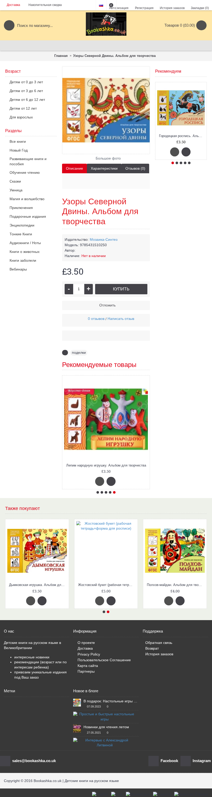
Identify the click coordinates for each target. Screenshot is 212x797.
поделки (79, 352)
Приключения (21, 208)
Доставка (85, 648)
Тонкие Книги (21, 234)
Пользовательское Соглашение (104, 660)
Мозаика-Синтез (103, 239)
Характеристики (104, 168)
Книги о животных (25, 252)
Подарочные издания (28, 216)
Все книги (18, 141)
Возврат (152, 648)
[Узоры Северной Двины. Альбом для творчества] (106, 110)
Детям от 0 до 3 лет (26, 82)
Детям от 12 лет (23, 108)
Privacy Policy (89, 654)
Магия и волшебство (27, 199)
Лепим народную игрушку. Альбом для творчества (106, 465)
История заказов (159, 654)
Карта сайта (88, 666)
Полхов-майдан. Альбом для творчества (176, 585)
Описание (74, 168)
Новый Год (19, 150)
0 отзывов (96, 319)
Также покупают (22, 508)
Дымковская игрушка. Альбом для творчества (38, 585)
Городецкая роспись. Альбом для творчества (182, 136)
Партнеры (86, 671)
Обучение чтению (25, 172)
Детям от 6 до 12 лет (27, 99)
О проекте (86, 643)
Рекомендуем (168, 71)
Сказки (15, 181)
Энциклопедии (22, 225)
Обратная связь (158, 643)
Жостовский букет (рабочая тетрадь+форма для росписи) (107, 585)
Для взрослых (21, 117)
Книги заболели (23, 260)
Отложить (107, 305)
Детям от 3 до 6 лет (26, 91)
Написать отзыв (121, 319)
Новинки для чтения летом (106, 727)
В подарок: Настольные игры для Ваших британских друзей (111, 701)
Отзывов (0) (135, 168)
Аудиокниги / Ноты (25, 243)
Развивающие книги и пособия (28, 161)
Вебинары (18, 269)
